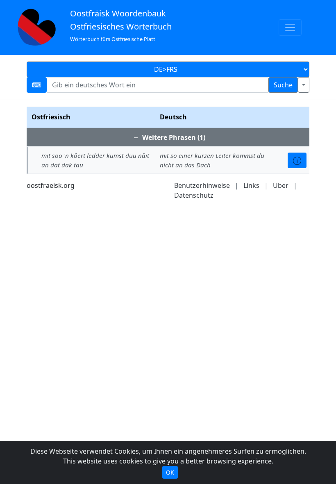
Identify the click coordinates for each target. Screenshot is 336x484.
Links (251, 185)
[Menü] (290, 27)
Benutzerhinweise (202, 185)
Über (280, 185)
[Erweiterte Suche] (303, 85)
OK (170, 472)
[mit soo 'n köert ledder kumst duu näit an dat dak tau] (297, 160)
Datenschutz (193, 195)
